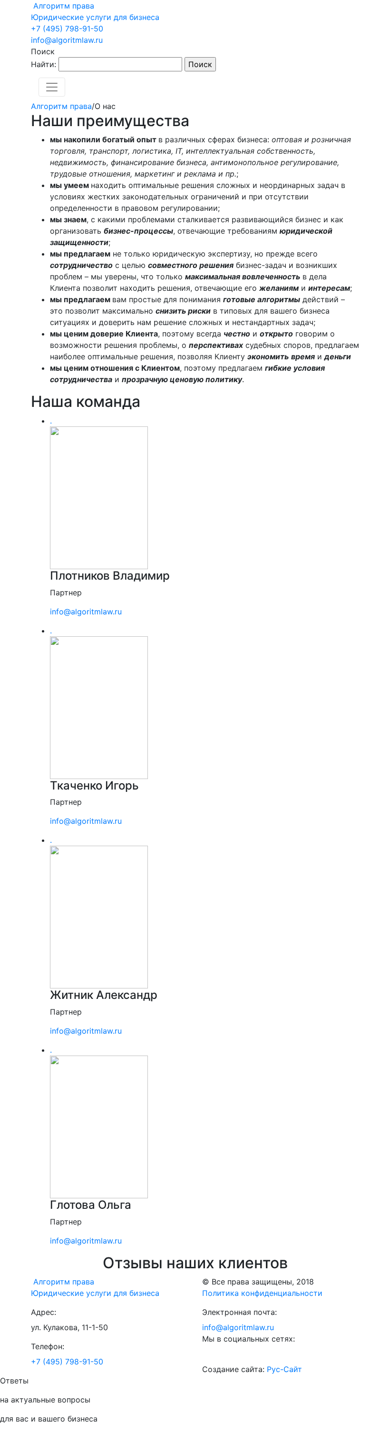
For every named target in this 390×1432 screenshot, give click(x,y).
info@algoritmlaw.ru (67, 40)
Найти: (43, 64)
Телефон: (47, 1346)
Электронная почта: (239, 1312)
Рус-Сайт (284, 1369)
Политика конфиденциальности (262, 1293)
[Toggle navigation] (52, 87)
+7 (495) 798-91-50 (67, 28)
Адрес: (43, 1312)
